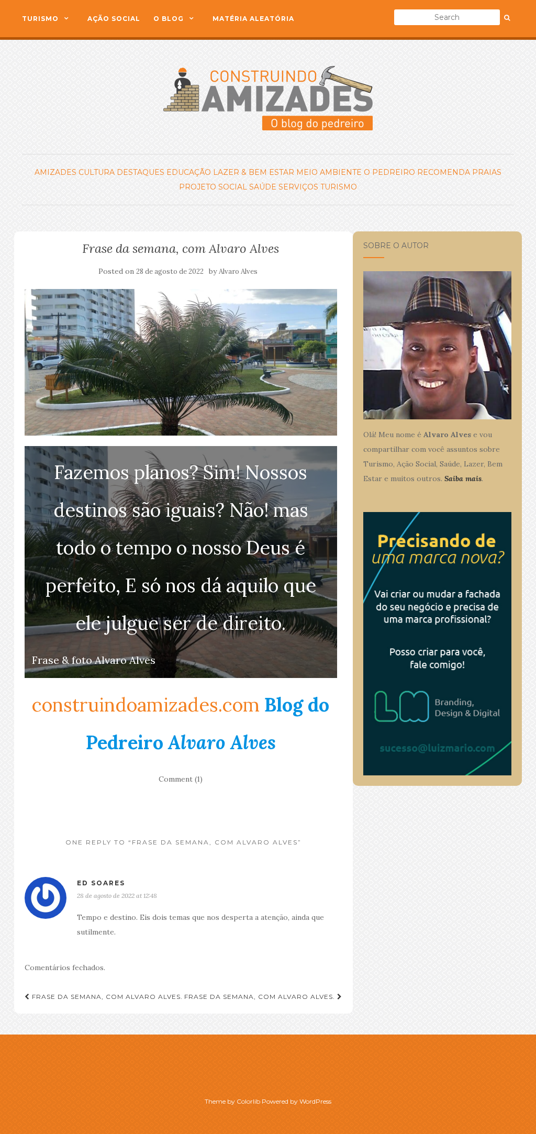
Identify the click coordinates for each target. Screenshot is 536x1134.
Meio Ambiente (329, 172)
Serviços (298, 187)
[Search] (507, 18)
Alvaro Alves (238, 271)
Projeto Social (213, 187)
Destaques (140, 172)
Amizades (55, 172)
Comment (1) (181, 779)
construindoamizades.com (146, 705)
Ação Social (113, 19)
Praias (486, 172)
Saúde (262, 187)
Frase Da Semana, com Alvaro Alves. (106, 996)
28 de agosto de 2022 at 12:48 (117, 895)
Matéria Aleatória (253, 19)
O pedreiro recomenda (417, 172)
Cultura (97, 172)
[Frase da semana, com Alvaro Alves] (181, 362)
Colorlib (248, 1101)
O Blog (168, 19)
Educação (188, 172)
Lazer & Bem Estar (253, 172)
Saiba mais (463, 478)
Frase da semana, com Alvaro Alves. (260, 996)
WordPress (315, 1101)
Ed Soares (101, 883)
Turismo (40, 19)
